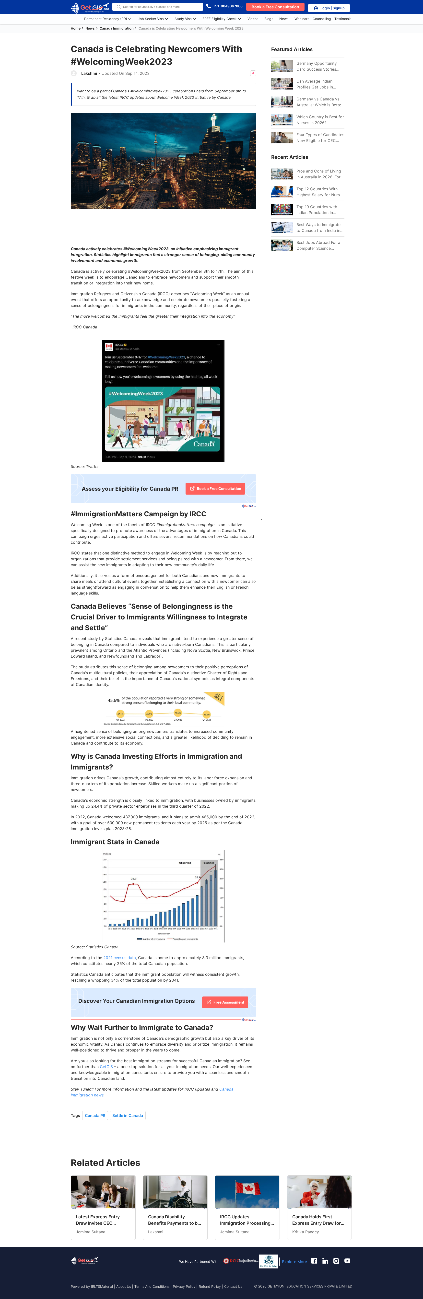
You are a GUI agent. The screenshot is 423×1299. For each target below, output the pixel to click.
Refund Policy (210, 1286)
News (283, 19)
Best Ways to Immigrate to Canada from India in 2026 (318, 227)
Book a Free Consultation (275, 6)
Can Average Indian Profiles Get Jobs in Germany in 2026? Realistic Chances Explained (314, 84)
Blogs (268, 19)
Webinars (301, 19)
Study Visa (183, 19)
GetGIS (106, 1066)
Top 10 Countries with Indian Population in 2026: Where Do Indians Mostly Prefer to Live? (318, 210)
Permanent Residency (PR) (105, 19)
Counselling (322, 19)
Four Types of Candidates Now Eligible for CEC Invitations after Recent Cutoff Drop (320, 137)
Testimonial (343, 19)
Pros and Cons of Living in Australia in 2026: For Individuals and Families (318, 174)
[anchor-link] (84, 1261)
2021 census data (119, 957)
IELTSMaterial (102, 1286)
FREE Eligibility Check (219, 19)
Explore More (294, 1261)
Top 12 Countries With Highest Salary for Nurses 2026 (320, 192)
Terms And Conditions (152, 1286)
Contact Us (233, 1286)
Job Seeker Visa (151, 19)
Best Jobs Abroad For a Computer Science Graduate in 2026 (318, 245)
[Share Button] (253, 73)
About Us (124, 1286)
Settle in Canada (127, 1115)
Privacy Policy (184, 1286)
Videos (252, 19)
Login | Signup (332, 8)
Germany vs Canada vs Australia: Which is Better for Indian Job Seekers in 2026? (319, 102)
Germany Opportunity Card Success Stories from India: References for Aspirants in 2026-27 (319, 66)
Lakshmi (89, 73)
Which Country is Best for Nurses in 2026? (320, 119)
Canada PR (95, 1115)
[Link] (282, 66)
